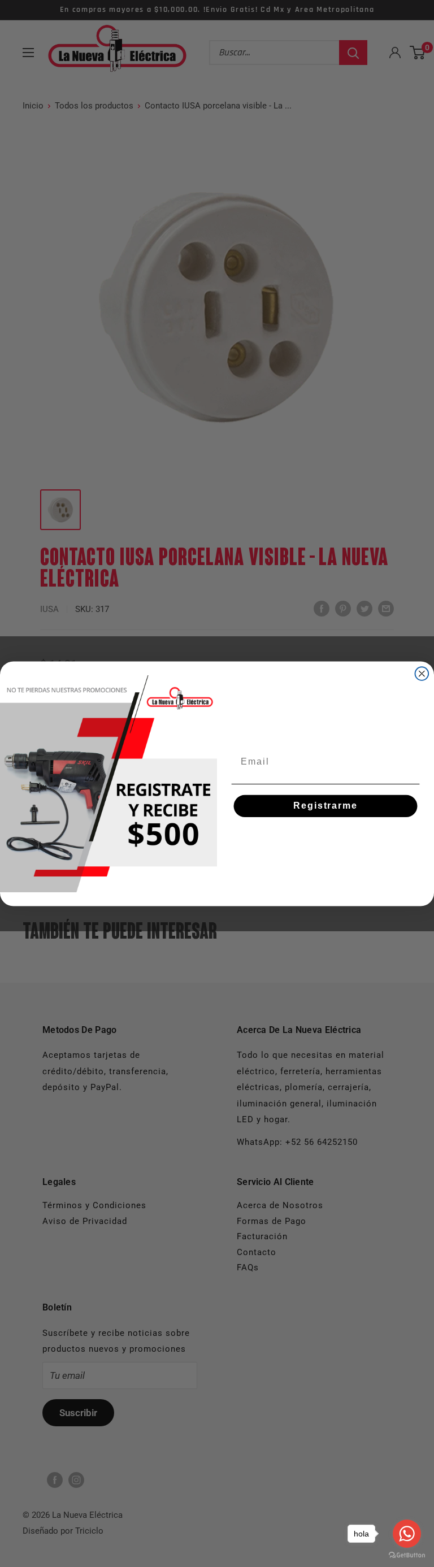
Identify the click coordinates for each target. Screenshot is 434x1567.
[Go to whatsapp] (407, 1534)
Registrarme (325, 805)
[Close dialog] (422, 673)
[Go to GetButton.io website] (407, 1555)
